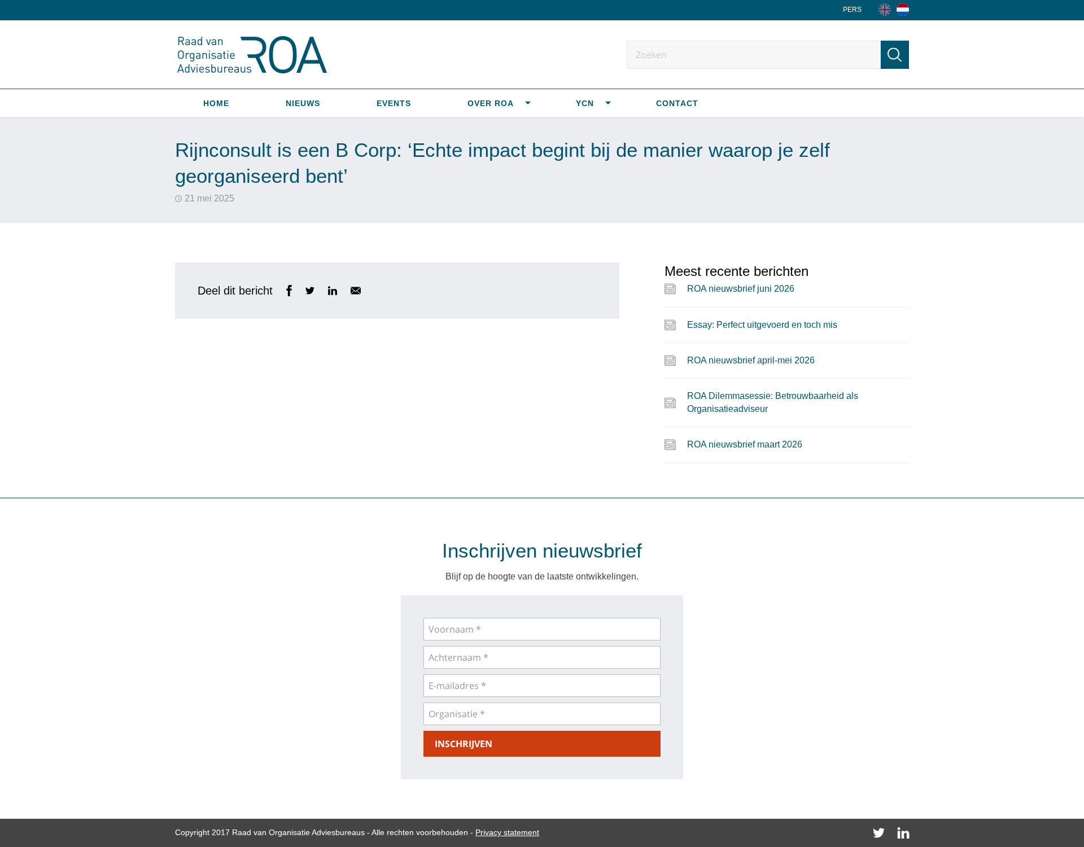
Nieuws (303, 103)
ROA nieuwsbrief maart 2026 (744, 444)
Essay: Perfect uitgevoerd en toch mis (762, 325)
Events (394, 103)
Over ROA (490, 103)
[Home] (903, 9)
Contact (677, 103)
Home (216, 103)
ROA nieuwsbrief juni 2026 (740, 288)
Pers (852, 10)
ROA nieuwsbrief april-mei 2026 (751, 360)
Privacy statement (507, 832)
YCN (585, 103)
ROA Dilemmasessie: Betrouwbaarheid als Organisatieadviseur (772, 402)
